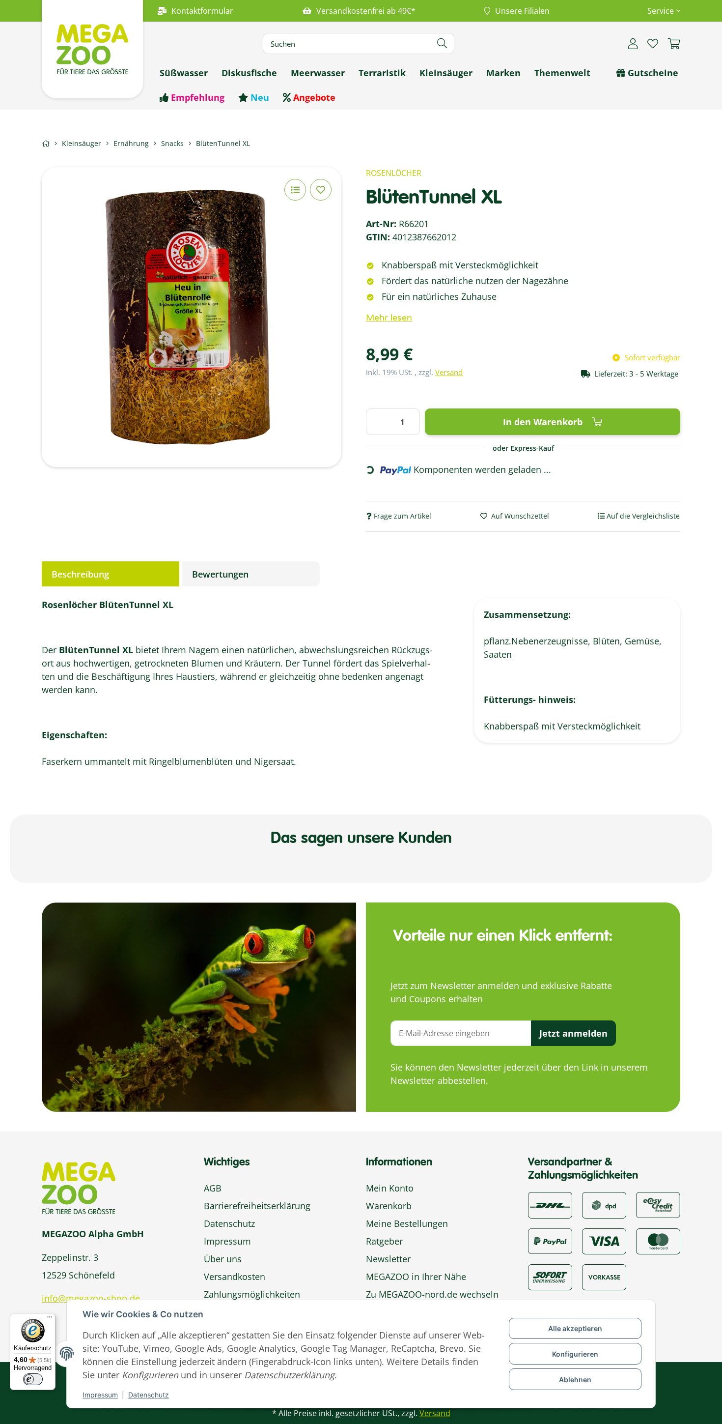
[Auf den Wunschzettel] (321, 190)
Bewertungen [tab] (220, 574)
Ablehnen (575, 1379)
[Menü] (50, 1319)
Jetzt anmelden (573, 1033)
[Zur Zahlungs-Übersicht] (658, 1204)
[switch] (33, 1379)
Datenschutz (148, 1395)
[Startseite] (46, 143)
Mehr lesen (389, 317)
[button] (659, 11)
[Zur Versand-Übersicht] (550, 1204)
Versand (449, 372)
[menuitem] (184, 72)
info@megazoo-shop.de (91, 1298)
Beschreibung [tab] (80, 574)
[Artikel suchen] (442, 43)
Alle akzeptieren (575, 1328)
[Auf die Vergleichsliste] (295, 190)
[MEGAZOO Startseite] (92, 48)
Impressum (100, 1395)
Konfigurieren (575, 1354)
